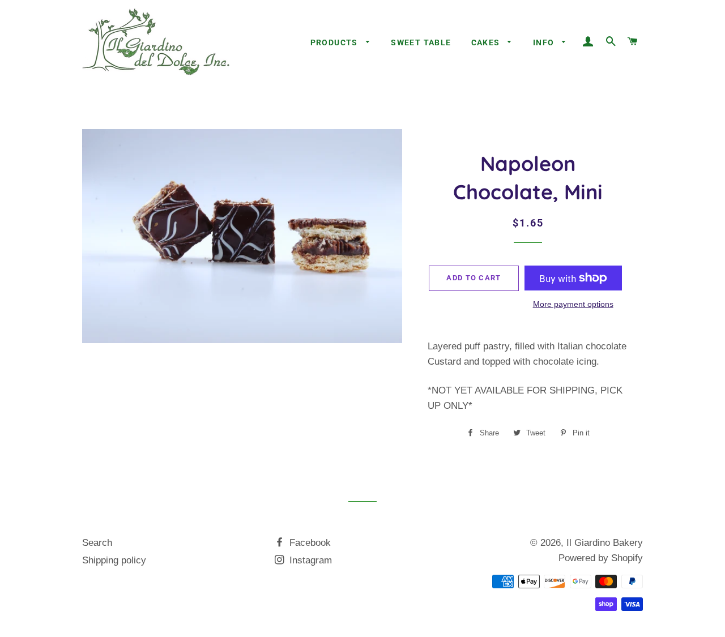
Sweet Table (421, 42)
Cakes (486, 42)
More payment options (573, 304)
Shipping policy (114, 560)
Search (97, 542)
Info (545, 42)
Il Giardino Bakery (604, 542)
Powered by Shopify (600, 558)
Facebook (309, 542)
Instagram (309, 560)
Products (335, 42)
